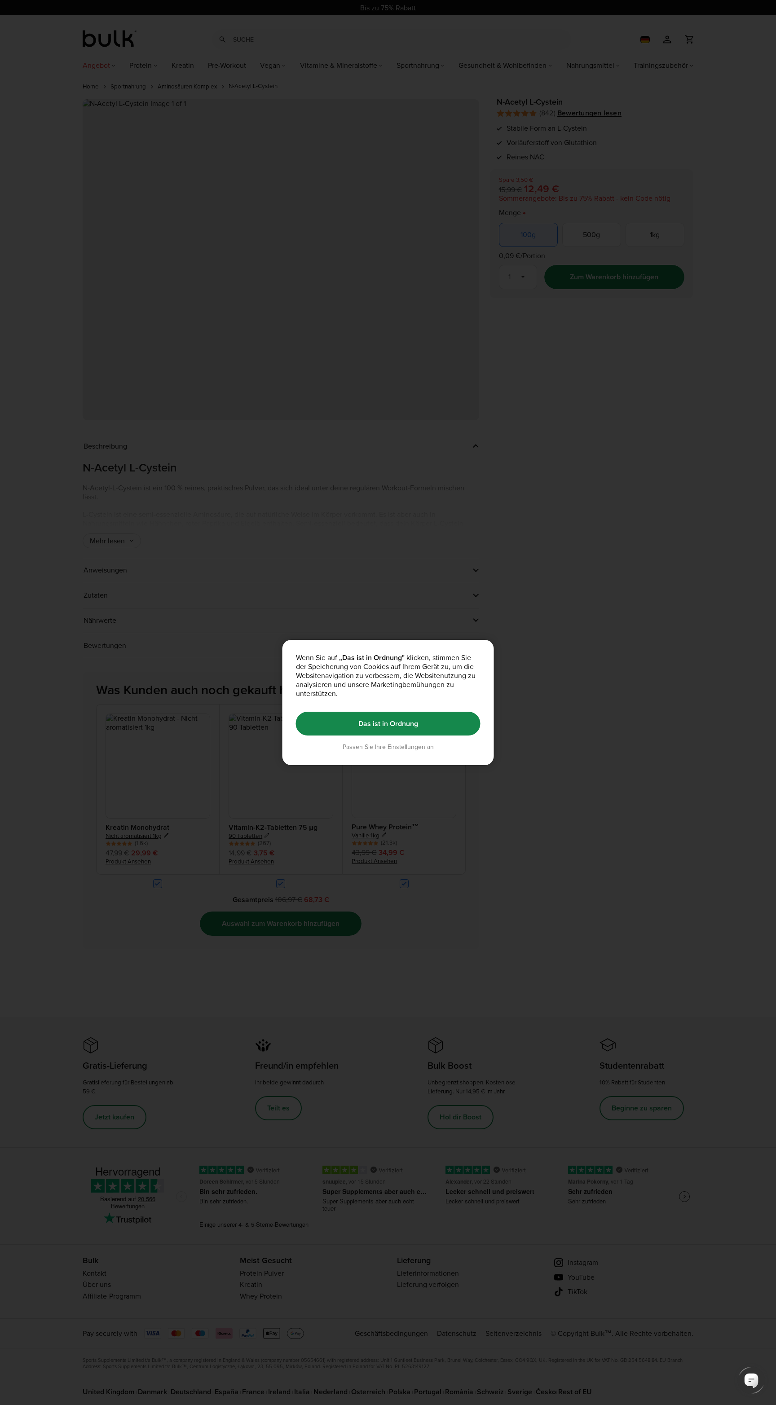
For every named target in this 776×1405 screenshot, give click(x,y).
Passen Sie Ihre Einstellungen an (388, 747)
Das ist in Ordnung (388, 723)
